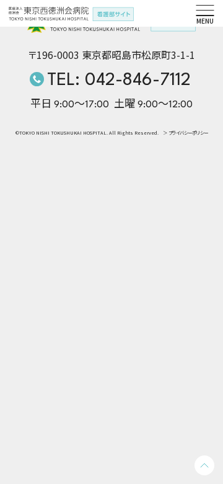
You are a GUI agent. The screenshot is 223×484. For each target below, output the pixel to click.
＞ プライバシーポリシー (185, 132)
